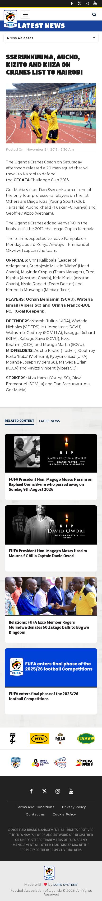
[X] (79, 3)
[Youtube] (95, 3)
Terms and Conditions (35, 807)
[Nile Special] (63, 738)
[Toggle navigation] (25, 14)
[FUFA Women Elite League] (18, 763)
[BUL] (86, 738)
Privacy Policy (74, 807)
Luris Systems (65, 884)
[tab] (21, 421)
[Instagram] (87, 3)
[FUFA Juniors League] (62, 763)
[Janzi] (16, 738)
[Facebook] (71, 3)
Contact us (35, 814)
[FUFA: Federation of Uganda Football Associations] (10, 20)
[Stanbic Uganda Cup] (40, 762)
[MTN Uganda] (39, 738)
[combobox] (51, 38)
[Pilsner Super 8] (84, 763)
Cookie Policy (64, 814)
